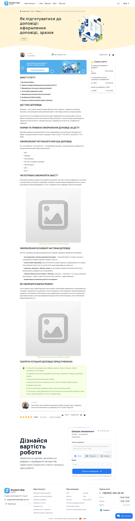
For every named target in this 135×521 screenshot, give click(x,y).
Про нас (86, 493)
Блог (68, 493)
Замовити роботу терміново (43, 513)
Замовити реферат (39, 500)
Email (74, 460)
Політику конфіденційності (105, 476)
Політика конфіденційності (75, 503)
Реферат (24, 38)
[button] (31, 3)
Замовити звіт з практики (42, 509)
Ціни (84, 496)
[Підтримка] (118, 3)
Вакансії (69, 500)
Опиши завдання (78, 442)
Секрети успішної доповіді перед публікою (36, 100)
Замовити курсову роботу (42, 493)
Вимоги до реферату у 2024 (100, 87)
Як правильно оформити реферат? (99, 67)
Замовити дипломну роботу (42, 496)
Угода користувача (72, 506)
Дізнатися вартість (38, 70)
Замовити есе (38, 506)
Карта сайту (87, 500)
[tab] (78, 456)
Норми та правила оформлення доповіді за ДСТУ (39, 85)
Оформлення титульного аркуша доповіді (36, 88)
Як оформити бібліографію (31, 97)
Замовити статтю (39, 503)
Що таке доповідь (27, 82)
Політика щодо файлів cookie (76, 509)
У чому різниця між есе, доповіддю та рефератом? (100, 78)
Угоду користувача (91, 476)
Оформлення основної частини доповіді (36, 94)
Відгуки (68, 496)
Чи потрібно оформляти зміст (32, 91)
